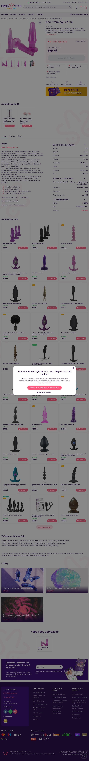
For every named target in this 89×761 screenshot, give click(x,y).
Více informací (46, 383)
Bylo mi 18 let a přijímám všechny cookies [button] (44, 388)
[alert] (44, 380)
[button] (44, 392)
